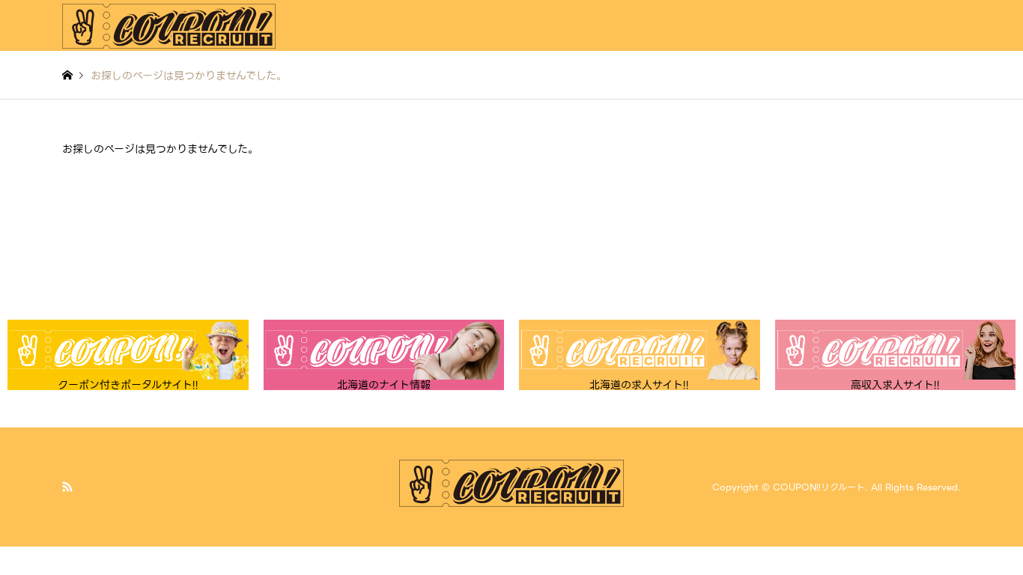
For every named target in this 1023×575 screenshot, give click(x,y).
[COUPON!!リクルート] (169, 25)
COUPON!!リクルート (819, 487)
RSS (67, 486)
